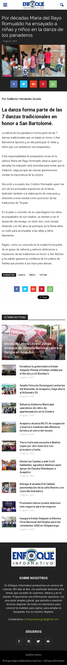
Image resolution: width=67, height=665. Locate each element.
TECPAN (43, 274)
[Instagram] (28, 641)
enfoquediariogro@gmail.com (41, 619)
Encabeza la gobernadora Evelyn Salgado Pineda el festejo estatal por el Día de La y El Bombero (41, 370)
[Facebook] (19, 641)
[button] (62, 5)
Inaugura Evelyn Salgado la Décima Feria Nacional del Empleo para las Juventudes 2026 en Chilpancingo (40, 522)
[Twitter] (38, 641)
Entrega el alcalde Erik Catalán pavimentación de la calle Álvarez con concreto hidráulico (42, 488)
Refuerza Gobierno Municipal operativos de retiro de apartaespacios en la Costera (37, 408)
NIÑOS (32, 274)
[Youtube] (48, 641)
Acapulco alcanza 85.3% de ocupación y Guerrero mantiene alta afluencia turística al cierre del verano (42, 427)
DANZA (21, 274)
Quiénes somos (33, 654)
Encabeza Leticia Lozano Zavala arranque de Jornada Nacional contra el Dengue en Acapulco (33, 348)
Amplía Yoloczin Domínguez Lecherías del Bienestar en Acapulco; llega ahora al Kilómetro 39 (42, 389)
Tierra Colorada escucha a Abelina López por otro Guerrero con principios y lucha (40, 446)
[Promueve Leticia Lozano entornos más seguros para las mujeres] (9, 506)
